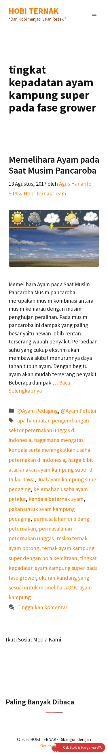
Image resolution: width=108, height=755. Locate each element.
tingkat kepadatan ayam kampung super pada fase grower (53, 568)
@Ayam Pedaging (37, 410)
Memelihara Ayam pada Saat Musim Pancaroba (54, 165)
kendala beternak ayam (56, 498)
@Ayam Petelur (79, 410)
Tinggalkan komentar (42, 607)
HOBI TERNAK (34, 10)
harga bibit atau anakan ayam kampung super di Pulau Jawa (51, 469)
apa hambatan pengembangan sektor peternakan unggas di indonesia (49, 430)
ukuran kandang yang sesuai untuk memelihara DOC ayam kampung (50, 587)
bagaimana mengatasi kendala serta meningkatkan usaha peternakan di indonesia (49, 450)
